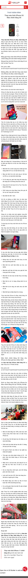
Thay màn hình (14, 13)
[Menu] (25, 2)
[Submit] (25, 7)
